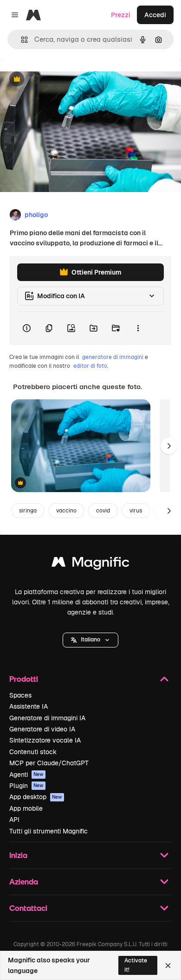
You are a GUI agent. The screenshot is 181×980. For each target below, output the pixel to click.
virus (135, 510)
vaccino (66, 510)
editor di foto (90, 366)
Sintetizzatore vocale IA (45, 740)
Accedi (155, 15)
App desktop (35, 797)
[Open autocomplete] (20, 39)
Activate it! (135, 965)
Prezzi (120, 15)
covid (103, 510)
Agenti (26, 774)
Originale (61, 79)
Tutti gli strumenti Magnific (48, 831)
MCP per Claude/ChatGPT (49, 763)
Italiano (90, 639)
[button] (90, 640)
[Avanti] (169, 445)
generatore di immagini (112, 357)
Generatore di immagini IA (47, 718)
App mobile (26, 808)
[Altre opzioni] (138, 328)
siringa (28, 510)
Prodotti (23, 679)
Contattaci (28, 908)
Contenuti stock (33, 752)
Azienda (23, 881)
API (14, 819)
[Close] (168, 965)
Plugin (26, 785)
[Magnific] (90, 564)
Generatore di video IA (42, 729)
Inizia (18, 855)
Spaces (20, 695)
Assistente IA (28, 706)
